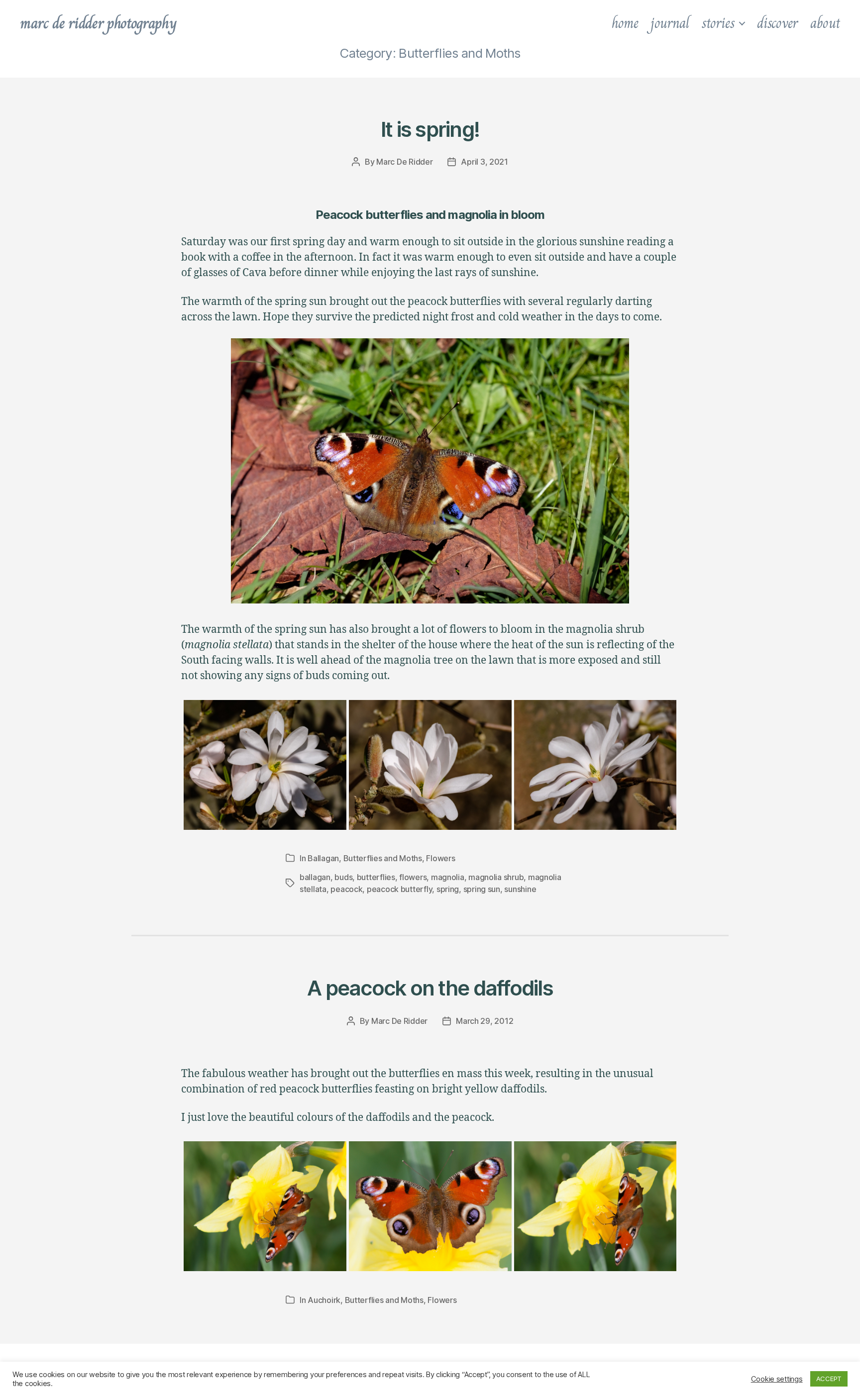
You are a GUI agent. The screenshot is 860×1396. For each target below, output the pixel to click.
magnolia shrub (496, 877)
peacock (346, 889)
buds (343, 877)
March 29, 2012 (484, 1021)
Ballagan (323, 858)
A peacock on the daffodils (430, 987)
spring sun (481, 889)
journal (669, 23)
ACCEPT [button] (829, 1379)
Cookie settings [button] (777, 1379)
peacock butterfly (399, 889)
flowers (413, 877)
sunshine (520, 889)
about (825, 23)
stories (718, 23)
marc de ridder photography (98, 23)
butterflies (376, 877)
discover (777, 23)
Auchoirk (324, 1300)
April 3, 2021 (484, 162)
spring (447, 889)
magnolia (447, 877)
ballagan (315, 877)
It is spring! (430, 129)
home (625, 23)
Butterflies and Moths (382, 858)
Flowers (440, 858)
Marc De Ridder (404, 162)
